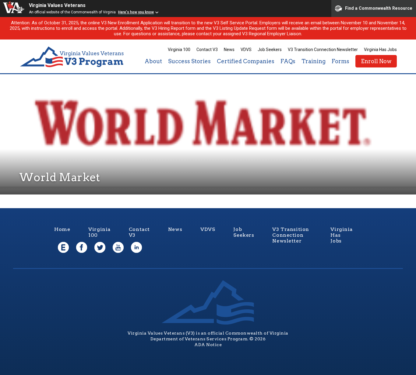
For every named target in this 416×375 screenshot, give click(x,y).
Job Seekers (270, 49)
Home (62, 229)
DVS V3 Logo (72, 57)
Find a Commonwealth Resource (378, 7)
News (229, 49)
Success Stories (189, 61)
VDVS (246, 49)
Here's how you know (136, 12)
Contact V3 (207, 49)
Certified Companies (245, 61)
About (153, 61)
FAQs (287, 61)
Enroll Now (376, 61)
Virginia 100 (179, 49)
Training (313, 61)
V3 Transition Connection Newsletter (323, 49)
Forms (340, 61)
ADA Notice (208, 344)
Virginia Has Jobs (380, 49)
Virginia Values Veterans (57, 5)
